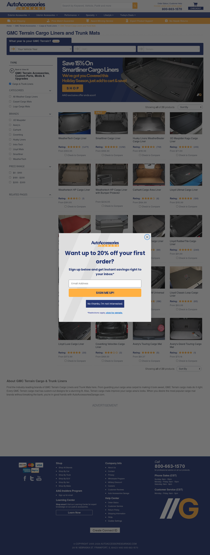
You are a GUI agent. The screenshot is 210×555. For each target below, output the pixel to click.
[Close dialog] (147, 237)
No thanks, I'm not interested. (105, 303)
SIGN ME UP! (105, 293)
